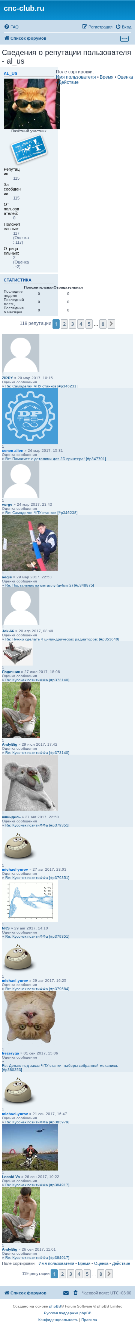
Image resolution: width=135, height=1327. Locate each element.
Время (107, 77)
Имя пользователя (76, 77)
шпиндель (11, 817)
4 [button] (81, 323)
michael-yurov (15, 869)
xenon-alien (12, 450)
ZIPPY (7, 378)
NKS (6, 928)
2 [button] (64, 323)
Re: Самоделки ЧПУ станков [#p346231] (41, 386)
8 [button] (103, 323)
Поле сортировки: (75, 71)
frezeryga (10, 1053)
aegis (7, 577)
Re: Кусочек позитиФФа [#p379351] (37, 825)
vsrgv (7, 504)
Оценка (125, 77)
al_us (10, 73)
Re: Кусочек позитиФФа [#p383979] (37, 1122)
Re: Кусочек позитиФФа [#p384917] (37, 1185)
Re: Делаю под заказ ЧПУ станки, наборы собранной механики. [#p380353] (60, 1067)
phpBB (55, 1306)
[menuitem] (11, 26)
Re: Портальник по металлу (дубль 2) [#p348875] (49, 585)
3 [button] (72, 323)
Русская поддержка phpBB (68, 1313)
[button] (111, 323)
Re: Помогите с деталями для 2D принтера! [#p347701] (55, 459)
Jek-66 (8, 631)
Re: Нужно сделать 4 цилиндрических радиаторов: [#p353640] (62, 639)
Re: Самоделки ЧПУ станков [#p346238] (41, 513)
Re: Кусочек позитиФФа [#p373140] (37, 680)
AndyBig (9, 744)
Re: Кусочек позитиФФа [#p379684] (37, 989)
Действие (68, 82)
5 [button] (89, 323)
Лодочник (11, 672)
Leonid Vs (11, 1177)
